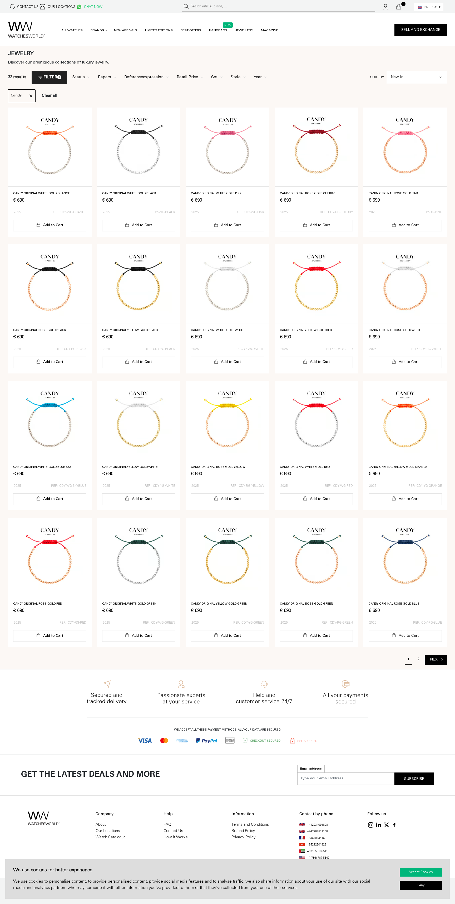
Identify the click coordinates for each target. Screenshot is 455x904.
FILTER (50, 77)
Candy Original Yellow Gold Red (306, 330)
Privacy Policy (243, 837)
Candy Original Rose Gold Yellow (218, 467)
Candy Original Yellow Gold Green (219, 603)
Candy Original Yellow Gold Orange (398, 467)
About (101, 824)
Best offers (191, 30)
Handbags (218, 30)
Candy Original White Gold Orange (41, 193)
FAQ (167, 824)
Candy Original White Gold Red (305, 467)
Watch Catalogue (111, 837)
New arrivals (125, 30)
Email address (311, 768)
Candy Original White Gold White (217, 330)
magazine (269, 30)
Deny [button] (421, 885)
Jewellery (244, 30)
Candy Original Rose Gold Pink (393, 193)
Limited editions (159, 30)
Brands (97, 30)
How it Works (176, 837)
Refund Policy (243, 830)
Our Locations (108, 830)
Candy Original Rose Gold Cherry (307, 193)
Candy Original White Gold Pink (216, 193)
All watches (72, 30)
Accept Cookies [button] (421, 872)
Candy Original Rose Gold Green (306, 603)
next (435, 660)
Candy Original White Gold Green (129, 603)
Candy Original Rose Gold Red (37, 603)
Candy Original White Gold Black (129, 193)
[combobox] (417, 77)
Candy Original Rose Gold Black (39, 330)
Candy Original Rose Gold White (395, 330)
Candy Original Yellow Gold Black (130, 330)
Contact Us (173, 830)
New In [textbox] (397, 77)
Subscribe (414, 779)
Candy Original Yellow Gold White (130, 467)
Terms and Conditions (250, 824)
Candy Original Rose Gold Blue (394, 603)
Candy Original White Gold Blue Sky (42, 467)
